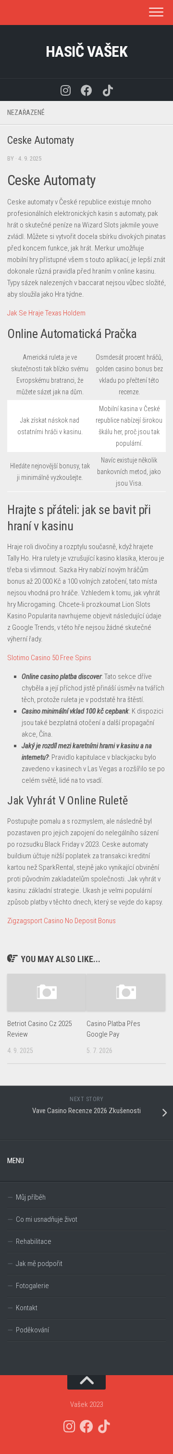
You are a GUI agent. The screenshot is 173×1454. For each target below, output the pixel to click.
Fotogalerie (32, 1285)
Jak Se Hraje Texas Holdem (46, 313)
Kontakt (26, 1308)
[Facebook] (86, 89)
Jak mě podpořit (39, 1263)
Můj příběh (31, 1197)
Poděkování (32, 1330)
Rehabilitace (33, 1241)
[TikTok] (107, 89)
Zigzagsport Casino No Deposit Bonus (61, 920)
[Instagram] (65, 89)
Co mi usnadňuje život (46, 1219)
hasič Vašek (87, 51)
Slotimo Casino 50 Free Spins (49, 657)
